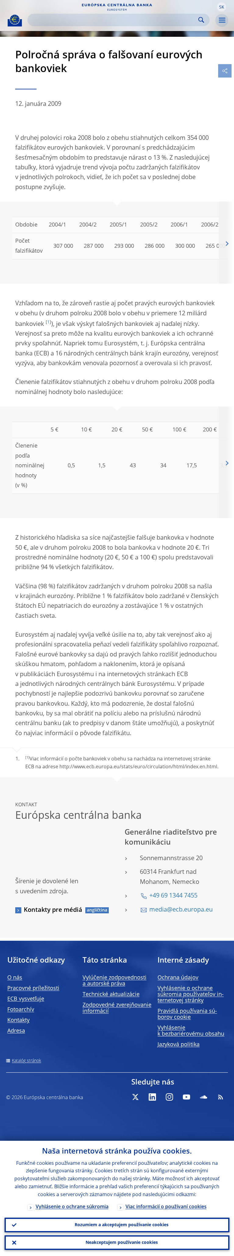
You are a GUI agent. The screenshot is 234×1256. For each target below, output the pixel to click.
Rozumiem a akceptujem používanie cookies (121, 1225)
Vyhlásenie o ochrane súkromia (72, 1207)
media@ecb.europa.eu (181, 910)
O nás (14, 978)
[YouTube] (186, 1097)
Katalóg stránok (26, 1061)
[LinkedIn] (152, 1097)
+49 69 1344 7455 (173, 896)
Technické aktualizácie (111, 994)
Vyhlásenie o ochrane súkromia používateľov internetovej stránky (191, 994)
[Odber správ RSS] (220, 1097)
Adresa (16, 1031)
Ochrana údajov (178, 978)
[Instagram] (169, 1097)
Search (201, 20)
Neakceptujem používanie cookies (122, 1242)
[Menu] (221, 20)
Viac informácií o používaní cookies (166, 1207)
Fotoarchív (20, 1009)
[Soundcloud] (203, 1097)
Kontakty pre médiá (53, 910)
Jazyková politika (179, 1044)
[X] (135, 1097)
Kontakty (18, 1020)
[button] (221, 7)
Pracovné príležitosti (33, 988)
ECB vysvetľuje (25, 999)
